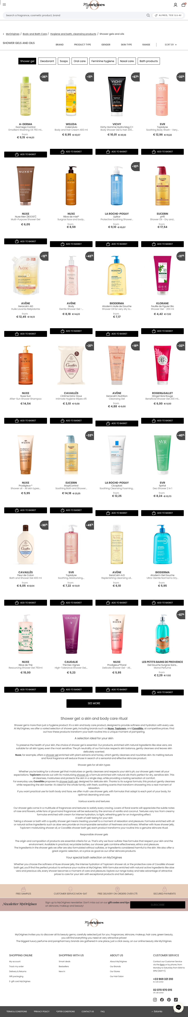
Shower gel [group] (27, 61)
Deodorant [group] (47, 61)
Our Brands (115, 966)
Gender (105, 44)
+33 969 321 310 (163, 979)
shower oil (82, 775)
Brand (60, 44)
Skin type (126, 44)
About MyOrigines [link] (118, 961)
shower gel (52, 755)
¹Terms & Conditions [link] (16, 1011)
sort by (169, 44)
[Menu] (5, 5)
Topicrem (120, 728)
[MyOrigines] (94, 5)
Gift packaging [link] (16, 976)
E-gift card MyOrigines (19, 981)
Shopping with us (71, 955)
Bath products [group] (149, 61)
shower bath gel (68, 781)
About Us (116, 955)
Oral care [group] (80, 61)
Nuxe (111, 728)
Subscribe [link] (158, 905)
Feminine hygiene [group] (102, 61)
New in (62, 971)
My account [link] (15, 961)
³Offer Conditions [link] (65, 1011)
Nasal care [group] (127, 61)
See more (94, 703)
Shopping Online (20, 955)
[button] (178, 1007)
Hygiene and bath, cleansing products (73, 34)
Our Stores (115, 971)
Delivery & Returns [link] (17, 971)
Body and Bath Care (35, 34)
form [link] (162, 964)
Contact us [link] (88, 1011)
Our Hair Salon (117, 976)
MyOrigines (12, 34)
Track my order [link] (16, 966)
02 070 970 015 (162, 990)
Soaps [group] (64, 61)
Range (146, 44)
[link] (175, 5)
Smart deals (64, 961)
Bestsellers (64, 966)
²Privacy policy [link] (41, 1011)
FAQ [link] (102, 1011)
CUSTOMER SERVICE (166, 955)
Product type (82, 44)
